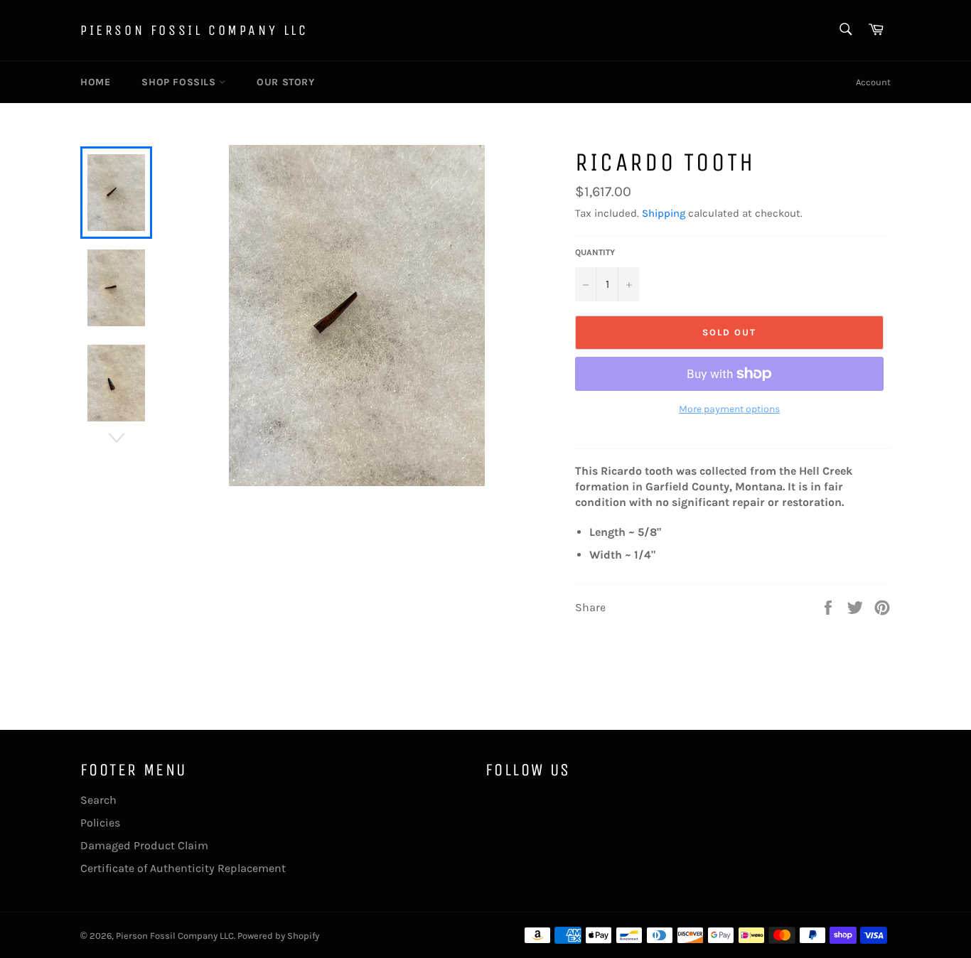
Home (95, 82)
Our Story (285, 82)
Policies (100, 822)
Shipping (663, 213)
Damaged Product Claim (144, 845)
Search (98, 800)
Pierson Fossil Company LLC (194, 30)
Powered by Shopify (278, 935)
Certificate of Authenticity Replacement (183, 868)
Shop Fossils (180, 82)
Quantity (595, 252)
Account (873, 82)
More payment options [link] (729, 409)
